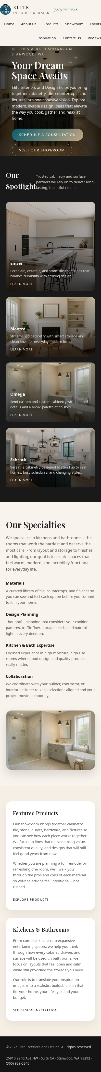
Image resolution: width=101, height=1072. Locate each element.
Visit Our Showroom (42, 150)
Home (9, 24)
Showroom (74, 24)
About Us (29, 24)
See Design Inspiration (35, 1010)
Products (50, 24)
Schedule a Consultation (47, 134)
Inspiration (47, 38)
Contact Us (72, 38)
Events (95, 24)
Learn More (21, 284)
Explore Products (31, 900)
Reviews (94, 38)
